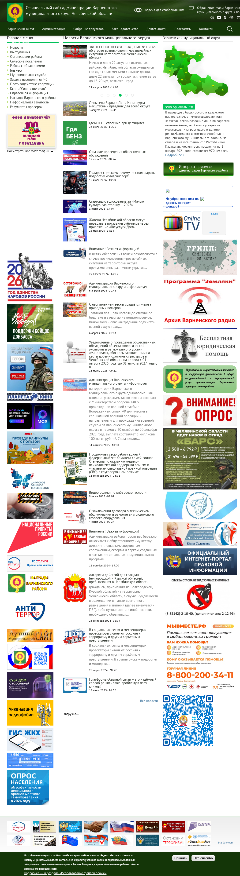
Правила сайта (18, 42)
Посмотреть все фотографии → (30, 151)
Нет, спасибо (203, 858)
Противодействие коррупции (32, 84)
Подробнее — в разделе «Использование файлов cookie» (65, 873)
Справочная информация (29, 93)
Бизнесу (16, 70)
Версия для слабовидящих (164, 10)
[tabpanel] (110, 67)
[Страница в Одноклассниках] (225, 18)
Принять (180, 858)
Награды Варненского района (33, 97)
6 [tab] (132, 95)
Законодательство (125, 29)
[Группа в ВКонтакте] (219, 18)
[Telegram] (212, 18)
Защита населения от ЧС (29, 79)
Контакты (206, 29)
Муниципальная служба (28, 75)
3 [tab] (114, 95)
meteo (214, 232)
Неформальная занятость (29, 102)
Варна (214, 213)
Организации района (26, 56)
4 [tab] (120, 95)
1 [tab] (102, 95)
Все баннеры (225, 842)
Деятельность (156, 29)
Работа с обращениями (27, 65)
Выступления (20, 52)
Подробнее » (174, 155)
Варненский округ (21, 29)
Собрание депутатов (88, 29)
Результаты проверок (26, 107)
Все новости (149, 701)
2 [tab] (108, 95)
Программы (182, 29)
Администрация (53, 29)
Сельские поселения (26, 61)
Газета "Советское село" (28, 88)
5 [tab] (126, 95)
